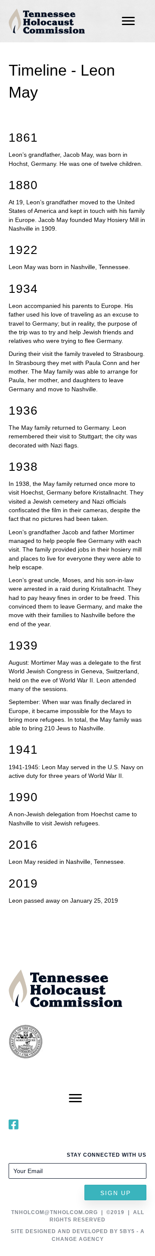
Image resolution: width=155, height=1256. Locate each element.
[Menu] (128, 21)
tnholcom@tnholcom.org (54, 1212)
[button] (115, 1192)
